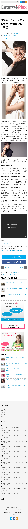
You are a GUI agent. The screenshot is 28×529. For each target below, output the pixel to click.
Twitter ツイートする (14, 257)
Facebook (23, 2)
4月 (12, 427)
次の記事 (22, 267)
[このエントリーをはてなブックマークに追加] (6, 38)
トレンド (3, 409)
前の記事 (5, 267)
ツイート (3, 38)
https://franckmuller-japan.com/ (9, 244)
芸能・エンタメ (16, 33)
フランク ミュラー (7, 35)
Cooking (3, 412)
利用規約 (18, 507)
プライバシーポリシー (10, 510)
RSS (26, 2)
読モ (2, 416)
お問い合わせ (20, 510)
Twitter (21, 2)
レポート (3, 414)
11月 (5, 430)
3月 (15, 427)
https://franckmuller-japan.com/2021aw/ (11, 250)
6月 (7, 427)
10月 (8, 430)
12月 (2, 430)
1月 (21, 427)
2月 (18, 427)
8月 (1, 427)
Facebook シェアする (14, 262)
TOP (8, 507)
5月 (10, 427)
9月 (12, 430)
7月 (4, 427)
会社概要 (13, 507)
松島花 (14, 35)
